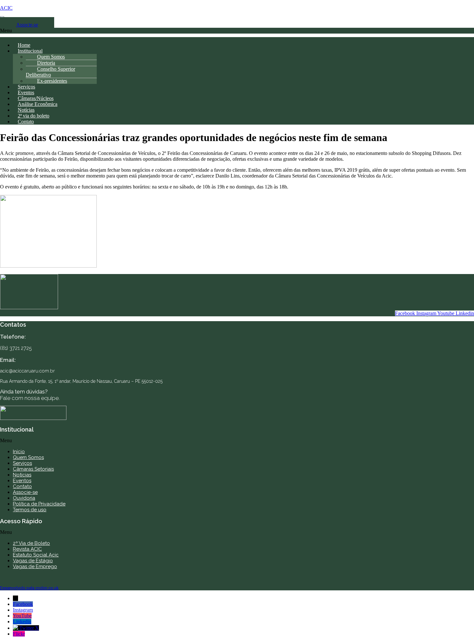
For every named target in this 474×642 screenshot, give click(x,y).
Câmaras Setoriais (33, 469)
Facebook (23, 604)
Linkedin (22, 621)
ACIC (6, 8)
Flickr (19, 634)
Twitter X (29, 628)
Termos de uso (29, 510)
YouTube (22, 615)
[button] (237, 32)
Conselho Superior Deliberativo (50, 71)
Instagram (23, 610)
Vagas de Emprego (35, 566)
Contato (26, 121)
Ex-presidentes (52, 81)
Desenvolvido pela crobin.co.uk (29, 588)
